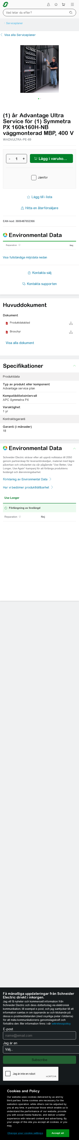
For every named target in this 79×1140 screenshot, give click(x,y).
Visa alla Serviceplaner (20, 35)
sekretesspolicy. (61, 1023)
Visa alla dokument (20, 343)
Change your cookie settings (25, 1133)
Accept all (58, 1133)
